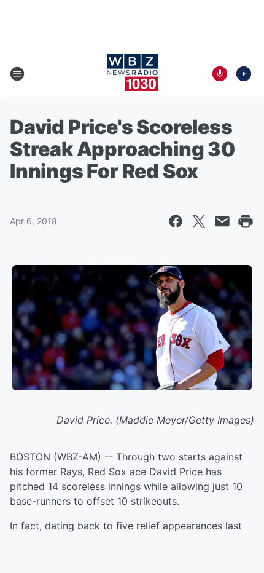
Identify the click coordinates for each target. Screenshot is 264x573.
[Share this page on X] (199, 221)
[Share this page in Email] (222, 221)
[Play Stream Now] (243, 73)
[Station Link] (132, 73)
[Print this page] (245, 221)
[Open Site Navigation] (17, 73)
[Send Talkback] (219, 73)
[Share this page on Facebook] (175, 221)
